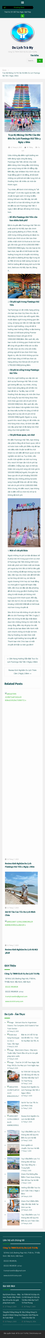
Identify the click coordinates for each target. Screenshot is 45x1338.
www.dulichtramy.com (14, 1001)
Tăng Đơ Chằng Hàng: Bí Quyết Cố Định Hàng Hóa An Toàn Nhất (12, 1315)
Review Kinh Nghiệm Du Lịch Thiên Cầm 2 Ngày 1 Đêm (23, 672)
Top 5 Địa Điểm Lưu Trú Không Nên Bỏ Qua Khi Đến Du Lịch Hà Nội (30, 1135)
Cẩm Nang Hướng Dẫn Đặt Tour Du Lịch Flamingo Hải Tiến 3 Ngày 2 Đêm (22, 660)
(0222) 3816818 (11, 987)
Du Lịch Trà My (22, 47)
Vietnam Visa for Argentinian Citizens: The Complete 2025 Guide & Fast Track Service (23, 1025)
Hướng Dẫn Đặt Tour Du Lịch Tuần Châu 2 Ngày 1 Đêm (30, 1190)
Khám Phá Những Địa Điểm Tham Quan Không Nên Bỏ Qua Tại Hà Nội (30, 1177)
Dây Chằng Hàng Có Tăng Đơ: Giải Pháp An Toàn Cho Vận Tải (30, 1315)
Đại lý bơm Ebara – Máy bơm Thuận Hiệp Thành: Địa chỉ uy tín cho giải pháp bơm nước (22, 1053)
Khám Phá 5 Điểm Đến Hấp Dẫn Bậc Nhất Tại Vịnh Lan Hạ (30, 1204)
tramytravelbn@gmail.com (16, 996)
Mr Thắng (30, 147)
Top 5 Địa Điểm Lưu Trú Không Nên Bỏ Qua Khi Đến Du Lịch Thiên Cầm (30, 1218)
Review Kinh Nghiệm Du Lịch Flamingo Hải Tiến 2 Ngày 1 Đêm (30, 1090)
